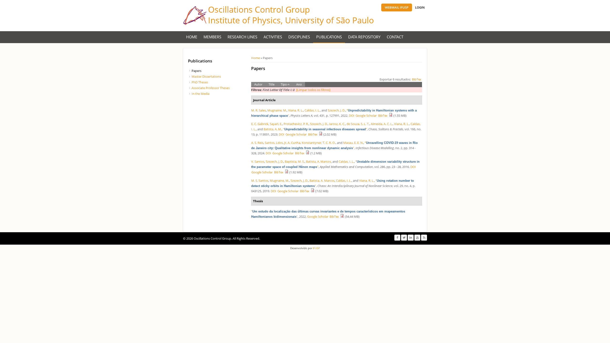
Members (212, 37)
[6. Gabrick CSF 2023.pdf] (321, 134)
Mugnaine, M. (277, 110)
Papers (196, 71)
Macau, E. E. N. (353, 143)
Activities (273, 37)
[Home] (195, 15)
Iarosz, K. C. (337, 124)
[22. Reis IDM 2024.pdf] (308, 153)
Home (191, 37)
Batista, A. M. (273, 129)
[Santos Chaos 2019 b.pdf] (313, 191)
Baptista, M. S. (295, 161)
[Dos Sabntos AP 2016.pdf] (287, 172)
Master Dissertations (206, 76)
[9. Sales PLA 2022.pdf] (391, 115)
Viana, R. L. (295, 110)
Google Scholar (366, 115)
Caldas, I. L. (312, 110)
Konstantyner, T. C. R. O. (319, 143)
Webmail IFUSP (396, 7)
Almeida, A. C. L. (382, 124)
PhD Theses (200, 82)
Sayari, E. (276, 124)
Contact (395, 37)
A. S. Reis (257, 143)
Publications (329, 37)
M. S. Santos (259, 180)
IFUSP (316, 248)
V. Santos (257, 161)
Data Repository (364, 37)
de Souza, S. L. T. (357, 124)
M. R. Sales (258, 110)
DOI (351, 115)
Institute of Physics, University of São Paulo (291, 20)
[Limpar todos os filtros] (313, 90)
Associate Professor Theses (211, 88)
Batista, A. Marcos (318, 161)
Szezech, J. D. (336, 110)
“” (325, 129)
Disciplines (299, 37)
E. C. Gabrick (259, 124)
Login (420, 7)
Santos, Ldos (274, 143)
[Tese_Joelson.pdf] (342, 216)
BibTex (416, 79)
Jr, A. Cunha (292, 143)
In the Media (200, 93)
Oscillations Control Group (259, 9)
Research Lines (242, 37)
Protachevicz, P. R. (296, 124)
